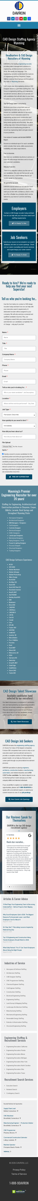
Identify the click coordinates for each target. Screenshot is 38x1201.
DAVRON (18, 13)
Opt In (4, 450)
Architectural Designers (16, 520)
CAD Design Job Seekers (19, 741)
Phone (4, 365)
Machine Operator (9, 1145)
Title (4, 343)
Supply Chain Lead (10, 1108)
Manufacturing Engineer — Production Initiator (18, 1123)
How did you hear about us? (12, 431)
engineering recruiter (24, 64)
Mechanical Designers (16, 538)
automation (6, 773)
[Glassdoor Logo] (25, 18)
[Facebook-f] (9, 18)
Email (4, 376)
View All (6, 1151)
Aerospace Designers (16, 518)
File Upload (6, 442)
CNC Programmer (9, 1130)
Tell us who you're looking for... (14, 387)
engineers (25, 768)
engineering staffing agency (26, 745)
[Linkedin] (13, 18)
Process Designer (14, 546)
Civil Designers (13, 525)
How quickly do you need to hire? (14, 420)
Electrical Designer (15, 530)
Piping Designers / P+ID (16, 541)
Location (5, 398)
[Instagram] (17, 18)
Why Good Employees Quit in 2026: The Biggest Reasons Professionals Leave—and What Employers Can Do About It (18, 917)
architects (6, 770)
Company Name (8, 354)
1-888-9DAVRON (25, 787)
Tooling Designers (14, 551)
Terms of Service (19, 1174)
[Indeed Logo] (29, 18)
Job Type (5, 409)
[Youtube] (21, 18)
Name (4, 332)
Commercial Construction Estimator (15, 1137)
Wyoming (15, 81)
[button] (19, 25)
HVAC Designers (14, 533)
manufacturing (28, 770)
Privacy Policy (19, 1170)
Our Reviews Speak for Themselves (19, 819)
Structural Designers (15, 548)
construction (14, 770)
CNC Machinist (8, 1116)
